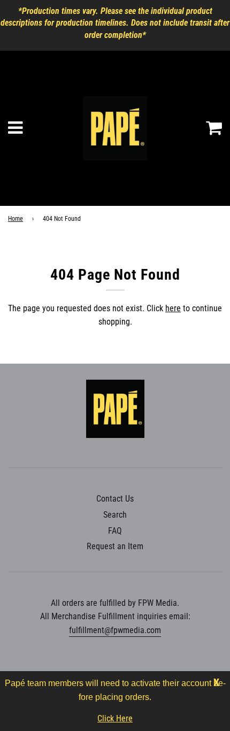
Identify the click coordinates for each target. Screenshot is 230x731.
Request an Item (115, 546)
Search (115, 515)
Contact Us (115, 499)
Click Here (115, 718)
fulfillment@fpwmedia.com (115, 630)
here (173, 308)
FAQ (115, 531)
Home (15, 218)
